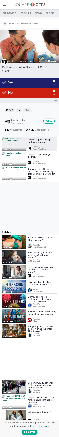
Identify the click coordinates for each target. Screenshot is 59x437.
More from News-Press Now (23, 23)
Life (12, 61)
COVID (9, 110)
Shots (27, 110)
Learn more (43, 426)
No (10, 92)
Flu (18, 110)
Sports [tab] (50, 13)
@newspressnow (17, 123)
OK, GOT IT (29, 432)
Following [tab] (9, 13)
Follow (49, 121)
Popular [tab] (25, 13)
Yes (10, 82)
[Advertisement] (29, 359)
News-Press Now (17, 120)
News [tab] (38, 13)
